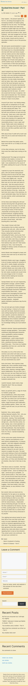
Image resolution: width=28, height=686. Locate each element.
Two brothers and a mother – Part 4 (13, 625)
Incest (5, 539)
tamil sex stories (7, 663)
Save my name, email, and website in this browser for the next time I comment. (14, 586)
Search (4, 601)
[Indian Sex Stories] (6, 2)
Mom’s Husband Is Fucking (11, 541)
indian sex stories (7, 657)
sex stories (5, 660)
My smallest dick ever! (9, 632)
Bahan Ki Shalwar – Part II (11, 543)
